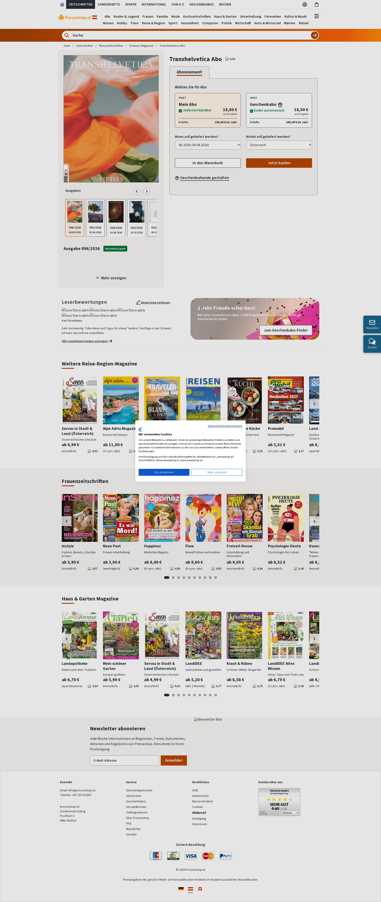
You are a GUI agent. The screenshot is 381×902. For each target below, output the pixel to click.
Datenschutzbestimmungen (225, 426)
